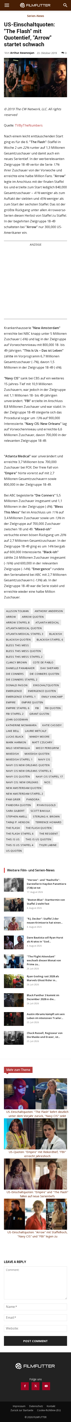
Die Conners (15, 674)
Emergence (14, 691)
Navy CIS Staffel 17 (49, 776)
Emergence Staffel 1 (21, 696)
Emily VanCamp (52, 696)
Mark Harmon (16, 742)
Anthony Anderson (49, 611)
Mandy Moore (40, 736)
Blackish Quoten (18, 639)
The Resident (48, 833)
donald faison (16, 685)
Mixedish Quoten (37, 753)
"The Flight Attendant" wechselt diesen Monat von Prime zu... (44, 960)
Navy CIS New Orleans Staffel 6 (28, 771)
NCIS (47, 782)
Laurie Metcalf (35, 731)
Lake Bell (12, 731)
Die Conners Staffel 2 (21, 679)
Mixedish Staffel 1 (19, 759)
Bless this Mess (17, 645)
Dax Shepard (49, 668)
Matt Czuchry (42, 742)
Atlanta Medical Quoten (24, 628)
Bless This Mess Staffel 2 (24, 656)
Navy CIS (44, 759)
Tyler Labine (48, 845)
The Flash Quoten (39, 828)
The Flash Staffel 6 (20, 833)
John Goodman (17, 719)
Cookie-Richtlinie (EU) (49, 1410)
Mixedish (12, 753)
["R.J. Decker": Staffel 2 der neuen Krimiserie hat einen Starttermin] (14, 923)
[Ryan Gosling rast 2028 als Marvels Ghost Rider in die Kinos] (14, 981)
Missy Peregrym (47, 748)
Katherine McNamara (21, 725)
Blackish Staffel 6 (50, 639)
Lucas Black (15, 736)
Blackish (55, 634)
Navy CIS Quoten (18, 776)
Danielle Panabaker (20, 668)
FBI (37, 708)
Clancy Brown (16, 662)
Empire (11, 702)
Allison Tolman (17, 611)
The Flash (13, 828)
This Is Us (13, 839)
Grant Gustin (39, 714)
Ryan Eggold (46, 805)
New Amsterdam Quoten (23, 788)
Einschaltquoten (46, 685)
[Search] (65, 5)
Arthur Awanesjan (22, 53)
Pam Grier (13, 799)
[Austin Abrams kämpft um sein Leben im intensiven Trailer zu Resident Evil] (14, 1019)
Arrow (11, 617)
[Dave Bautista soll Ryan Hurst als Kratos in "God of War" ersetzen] (14, 942)
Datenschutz (36, 1406)
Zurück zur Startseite (21, 1410)
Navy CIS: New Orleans (22, 782)
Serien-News (35, 16)
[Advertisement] (35, 282)
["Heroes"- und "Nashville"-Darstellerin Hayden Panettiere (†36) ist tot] (14, 885)
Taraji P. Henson (18, 822)
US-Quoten (14, 850)
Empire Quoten (32, 702)
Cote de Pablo (43, 662)
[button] (6, 5)
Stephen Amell (16, 816)
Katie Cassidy (52, 725)
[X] (35, 1386)
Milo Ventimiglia (18, 748)
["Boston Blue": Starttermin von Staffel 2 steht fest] (14, 905)
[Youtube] (46, 1386)
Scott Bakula (40, 811)
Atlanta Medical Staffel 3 (24, 634)
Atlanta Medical (47, 622)
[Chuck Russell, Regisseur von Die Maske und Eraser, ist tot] (14, 1038)
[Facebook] (25, 1386)
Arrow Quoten (33, 617)
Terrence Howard (49, 822)
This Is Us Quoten (38, 839)
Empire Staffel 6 (17, 708)
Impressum (19, 1406)
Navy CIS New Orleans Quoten (28, 765)
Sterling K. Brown (46, 816)
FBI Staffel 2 (14, 714)
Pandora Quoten (18, 805)
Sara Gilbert (15, 811)
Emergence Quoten (42, 691)
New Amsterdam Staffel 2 (24, 793)
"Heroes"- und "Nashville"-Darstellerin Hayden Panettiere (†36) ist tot (46, 883)
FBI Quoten (53, 708)
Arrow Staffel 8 (18, 622)
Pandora (32, 799)
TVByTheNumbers (29, 125)
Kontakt (51, 1406)
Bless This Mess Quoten (23, 651)
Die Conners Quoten (44, 674)
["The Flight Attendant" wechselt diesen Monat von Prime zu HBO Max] (14, 961)
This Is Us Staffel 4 (19, 845)
